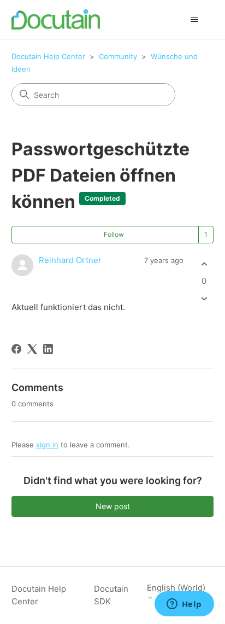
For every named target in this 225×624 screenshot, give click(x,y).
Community (118, 56)
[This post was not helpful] (204, 298)
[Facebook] (16, 349)
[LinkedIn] (48, 349)
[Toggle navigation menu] (194, 19)
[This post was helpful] (204, 263)
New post (113, 506)
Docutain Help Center (48, 56)
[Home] (55, 19)
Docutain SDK (111, 595)
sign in (47, 444)
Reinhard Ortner (70, 260)
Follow (114, 234)
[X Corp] (32, 349)
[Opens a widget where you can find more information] (184, 605)
